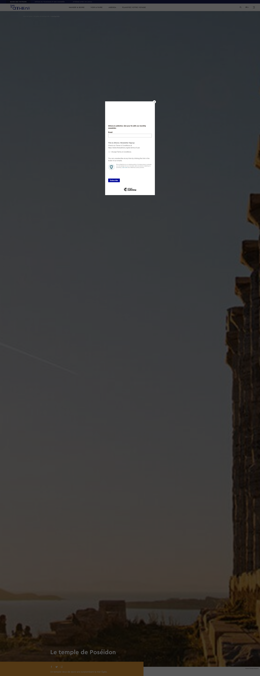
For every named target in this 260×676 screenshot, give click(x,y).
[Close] (154, 101)
